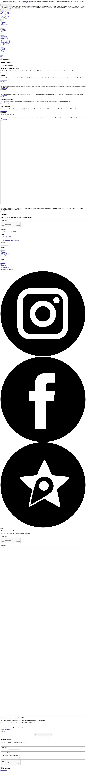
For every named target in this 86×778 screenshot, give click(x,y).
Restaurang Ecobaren (5, 255)
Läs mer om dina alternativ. (24, 2)
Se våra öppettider (4, 245)
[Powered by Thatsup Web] (6, 768)
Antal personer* (5, 752)
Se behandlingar (4, 80)
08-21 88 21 (8, 236)
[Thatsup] (43, 527)
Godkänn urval (7, 9)
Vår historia (3, 263)
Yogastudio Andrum (4, 253)
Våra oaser (3, 250)
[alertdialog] (43, 6)
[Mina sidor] (2, 58)
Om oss (2, 261)
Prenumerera (3, 229)
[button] (4, 17)
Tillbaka (2, 9)
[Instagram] (43, 356)
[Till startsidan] (5, 16)
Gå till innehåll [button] (3, 11)
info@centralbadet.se (10, 237)
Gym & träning (4, 254)
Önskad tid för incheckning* (7, 757)
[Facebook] (43, 441)
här (3, 724)
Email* (3, 220)
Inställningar (3, 4)
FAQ (2, 264)
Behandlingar (3, 252)
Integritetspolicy (4, 267)
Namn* (3, 745)
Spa (1, 251)
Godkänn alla (9, 4)
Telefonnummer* (5, 750)
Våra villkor (10, 267)
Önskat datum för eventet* (7, 755)
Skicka (2, 767)
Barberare (2, 256)
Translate (47, 736)
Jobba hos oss (3, 265)
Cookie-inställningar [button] (4, 770)
